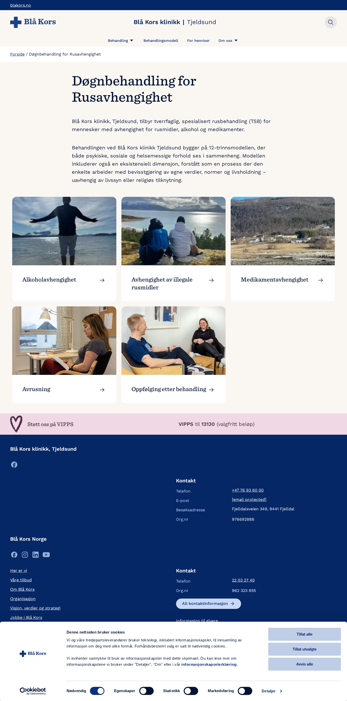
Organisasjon (23, 598)
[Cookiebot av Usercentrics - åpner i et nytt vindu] (33, 691)
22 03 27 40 (243, 580)
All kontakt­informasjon (205, 603)
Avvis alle (304, 664)
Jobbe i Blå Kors (26, 617)
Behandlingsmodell (161, 40)
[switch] (146, 691)
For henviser (198, 40)
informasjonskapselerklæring (209, 664)
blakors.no (20, 5)
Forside (17, 54)
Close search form (331, 22)
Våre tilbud (21, 579)
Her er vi (18, 570)
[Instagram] (25, 556)
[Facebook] (14, 466)
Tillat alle (304, 634)
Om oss (225, 40)
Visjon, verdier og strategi (35, 608)
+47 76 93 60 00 (248, 490)
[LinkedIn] (35, 556)
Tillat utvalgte (305, 649)
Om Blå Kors (22, 589)
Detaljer (269, 691)
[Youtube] (46, 556)
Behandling (118, 40)
